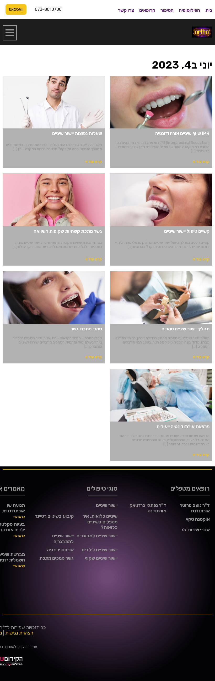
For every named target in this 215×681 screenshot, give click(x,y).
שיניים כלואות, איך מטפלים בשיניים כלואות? (100, 521)
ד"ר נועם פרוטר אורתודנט (195, 508)
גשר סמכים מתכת (56, 558)
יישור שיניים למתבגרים (63, 538)
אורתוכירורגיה (60, 550)
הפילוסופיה (189, 10)
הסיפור (167, 10)
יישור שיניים (106, 505)
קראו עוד (19, 517)
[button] (10, 32)
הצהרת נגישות (19, 633)
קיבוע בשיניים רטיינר (54, 516)
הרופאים (147, 10)
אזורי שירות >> (195, 530)
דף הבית (206, 52)
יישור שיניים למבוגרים (97, 536)
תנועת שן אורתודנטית (13, 508)
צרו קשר (126, 10)
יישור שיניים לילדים (99, 550)
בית (208, 10)
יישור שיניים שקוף (101, 558)
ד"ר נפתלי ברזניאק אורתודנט (148, 508)
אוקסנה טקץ (198, 519)
